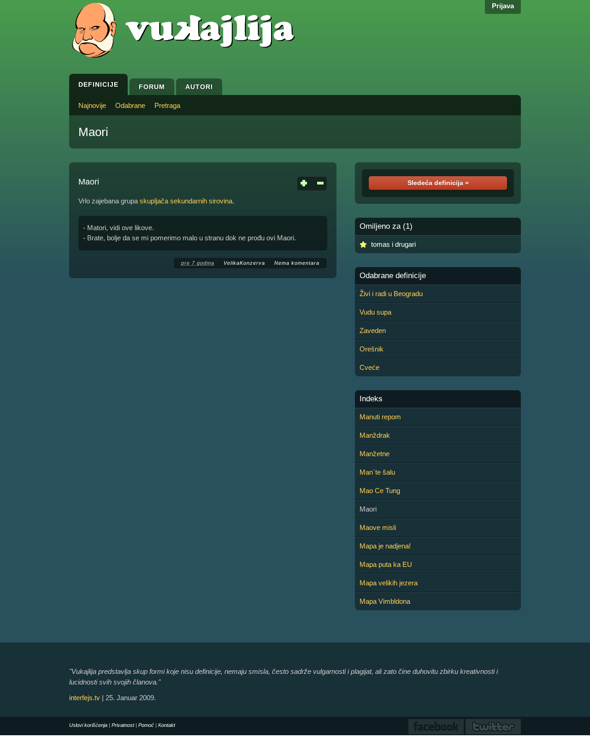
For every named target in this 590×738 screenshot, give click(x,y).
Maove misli (378, 527)
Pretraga (167, 105)
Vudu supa (375, 312)
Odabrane (130, 105)
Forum (152, 86)
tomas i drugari (393, 244)
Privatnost (123, 725)
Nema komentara (296, 263)
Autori (199, 86)
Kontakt (166, 725)
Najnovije (92, 105)
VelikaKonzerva (244, 263)
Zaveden (373, 330)
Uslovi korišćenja (88, 725)
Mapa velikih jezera (389, 583)
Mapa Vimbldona (385, 601)
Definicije (98, 84)
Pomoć (146, 725)
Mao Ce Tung (380, 490)
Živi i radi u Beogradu (391, 294)
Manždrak (375, 435)
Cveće (369, 367)
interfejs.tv (84, 698)
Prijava (503, 6)
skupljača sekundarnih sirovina (186, 201)
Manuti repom (380, 417)
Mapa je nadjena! (385, 546)
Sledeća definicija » (438, 182)
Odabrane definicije (393, 276)
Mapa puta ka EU (386, 564)
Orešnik (372, 349)
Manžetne (374, 454)
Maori (93, 132)
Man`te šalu (377, 472)
